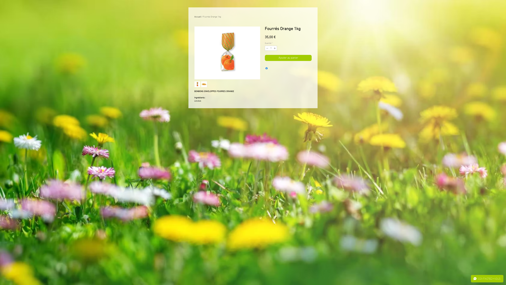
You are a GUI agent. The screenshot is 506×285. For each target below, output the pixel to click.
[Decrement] (267, 48)
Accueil (197, 17)
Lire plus (197, 101)
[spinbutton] (271, 48)
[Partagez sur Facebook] (266, 68)
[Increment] (275, 48)
